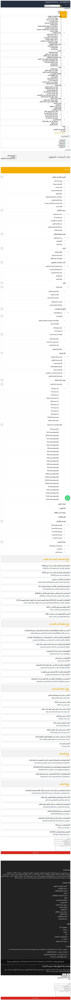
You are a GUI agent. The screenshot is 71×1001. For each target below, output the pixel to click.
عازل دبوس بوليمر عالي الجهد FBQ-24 (60, 732)
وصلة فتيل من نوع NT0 (64, 827)
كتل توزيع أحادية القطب (56, 357)
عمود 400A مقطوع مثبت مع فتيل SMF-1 (59, 616)
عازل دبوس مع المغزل (64, 718)
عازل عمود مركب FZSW (63, 704)
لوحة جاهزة (59, 548)
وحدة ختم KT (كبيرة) (57, 538)
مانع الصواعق (59, 275)
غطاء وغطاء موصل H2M (53, 470)
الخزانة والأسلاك (61, 521)
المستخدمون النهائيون (60, 936)
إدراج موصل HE (55, 391)
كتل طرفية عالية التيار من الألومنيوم (54, 372)
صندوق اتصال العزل (54, 338)
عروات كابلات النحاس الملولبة (55, 227)
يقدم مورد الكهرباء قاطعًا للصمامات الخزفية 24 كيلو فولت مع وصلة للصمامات (50, 633)
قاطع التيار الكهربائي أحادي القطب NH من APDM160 (56, 568)
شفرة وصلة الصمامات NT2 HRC (61, 834)
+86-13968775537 (64, 2)
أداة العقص (62, 508)
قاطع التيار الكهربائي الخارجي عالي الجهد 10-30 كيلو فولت (55, 667)
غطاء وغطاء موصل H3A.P (52, 432)
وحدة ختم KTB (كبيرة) (57, 531)
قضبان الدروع (59, 206)
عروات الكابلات (61, 210)
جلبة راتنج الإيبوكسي (54, 345)
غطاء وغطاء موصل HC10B (52, 492)
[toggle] (68, 171)
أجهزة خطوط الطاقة (60, 234)
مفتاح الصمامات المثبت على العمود (54, 266)
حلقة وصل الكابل (58, 230)
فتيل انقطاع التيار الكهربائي (55, 269)
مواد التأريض (54, 49)
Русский (61, 141)
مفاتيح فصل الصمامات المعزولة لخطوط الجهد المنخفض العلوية (54, 582)
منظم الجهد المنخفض (52, 83)
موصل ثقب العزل (58, 180)
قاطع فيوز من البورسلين (63, 660)
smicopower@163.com (51, 2)
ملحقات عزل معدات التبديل (55, 334)
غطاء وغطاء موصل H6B (53, 448)
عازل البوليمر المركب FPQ (63, 725)
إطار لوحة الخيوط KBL (56, 525)
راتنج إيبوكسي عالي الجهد (53, 341)
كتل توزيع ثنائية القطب (57, 360)
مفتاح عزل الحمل (55, 294)
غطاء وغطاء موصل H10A (53, 438)
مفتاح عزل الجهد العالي (56, 301)
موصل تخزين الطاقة (60, 512)
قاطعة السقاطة (58, 252)
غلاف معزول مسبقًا (57, 184)
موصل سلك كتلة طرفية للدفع (55, 376)
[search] (61, 6)
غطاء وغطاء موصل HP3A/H (52, 435)
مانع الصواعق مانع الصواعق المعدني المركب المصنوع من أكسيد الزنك (52, 762)
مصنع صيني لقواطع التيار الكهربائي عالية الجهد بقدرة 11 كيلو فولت (53, 681)
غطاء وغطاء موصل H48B (53, 464)
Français (61, 143)
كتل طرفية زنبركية (58, 369)
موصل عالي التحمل (59, 132)
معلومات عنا (63, 927)
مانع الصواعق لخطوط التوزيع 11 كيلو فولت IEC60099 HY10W (54, 769)
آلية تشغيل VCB (58, 331)
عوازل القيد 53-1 (65, 746)
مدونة (65, 932)
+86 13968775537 (52, 952)
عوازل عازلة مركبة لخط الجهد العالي (60, 697)
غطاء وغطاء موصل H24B (53, 457)
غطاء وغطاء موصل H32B (53, 461)
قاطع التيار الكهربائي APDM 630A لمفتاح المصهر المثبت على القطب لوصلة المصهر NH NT (47, 602)
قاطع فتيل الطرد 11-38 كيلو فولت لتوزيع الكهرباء (57, 674)
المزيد (67, 561)
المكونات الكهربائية (60, 309)
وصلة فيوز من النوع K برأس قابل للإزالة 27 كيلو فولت (56, 820)
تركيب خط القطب (58, 237)
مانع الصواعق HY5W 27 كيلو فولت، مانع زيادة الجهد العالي (55, 776)
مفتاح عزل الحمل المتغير (53, 297)
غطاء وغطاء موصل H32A (53, 445)
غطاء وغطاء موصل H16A (53, 441)
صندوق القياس (53, 124)
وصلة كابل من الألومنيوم (56, 220)
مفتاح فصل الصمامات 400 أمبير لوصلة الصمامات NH (56, 589)
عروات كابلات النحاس (57, 223)
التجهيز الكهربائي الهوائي (59, 177)
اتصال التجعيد (62, 504)
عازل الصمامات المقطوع (58, 262)
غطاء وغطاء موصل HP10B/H (52, 476)
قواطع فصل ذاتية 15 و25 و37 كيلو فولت (60, 653)
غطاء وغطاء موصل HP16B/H (52, 480)
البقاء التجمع (59, 241)
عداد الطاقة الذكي (58, 312)
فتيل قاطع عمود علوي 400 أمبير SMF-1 (60, 609)
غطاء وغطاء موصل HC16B (52, 496)
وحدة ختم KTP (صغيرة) (56, 528)
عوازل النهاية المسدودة (56, 272)
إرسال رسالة (35, 852)
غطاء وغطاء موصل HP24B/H (52, 483)
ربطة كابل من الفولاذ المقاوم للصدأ (54, 196)
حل (66, 934)
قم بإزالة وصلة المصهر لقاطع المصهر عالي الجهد (57, 799)
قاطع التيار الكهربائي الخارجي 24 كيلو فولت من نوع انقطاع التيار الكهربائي (51, 640)
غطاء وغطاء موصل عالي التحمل (48, 101)
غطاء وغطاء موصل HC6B (53, 489)
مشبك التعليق (59, 193)
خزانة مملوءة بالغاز (57, 327)
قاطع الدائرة (59, 316)
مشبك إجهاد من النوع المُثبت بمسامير (47, 29)
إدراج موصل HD (55, 394)
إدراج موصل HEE (55, 401)
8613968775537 (65, 976)
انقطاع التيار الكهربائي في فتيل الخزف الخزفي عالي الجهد (55, 646)
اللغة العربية (65, 136)
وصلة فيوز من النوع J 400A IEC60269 (60, 813)
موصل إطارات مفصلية (53, 420)
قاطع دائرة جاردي (54, 323)
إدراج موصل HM (55, 414)
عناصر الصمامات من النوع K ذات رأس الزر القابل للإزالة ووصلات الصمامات (51, 793)
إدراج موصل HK (55, 410)
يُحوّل (64, 283)
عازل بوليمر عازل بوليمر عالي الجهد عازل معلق (58, 711)
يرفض (64, 974)
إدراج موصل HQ (55, 407)
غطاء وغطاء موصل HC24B (52, 499)
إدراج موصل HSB (55, 404)
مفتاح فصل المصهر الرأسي (55, 305)
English (62, 140)
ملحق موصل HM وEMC (53, 417)
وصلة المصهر (54, 65)
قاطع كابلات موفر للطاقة (56, 258)
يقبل (68, 974)
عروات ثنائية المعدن (57, 214)
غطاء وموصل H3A (54, 429)
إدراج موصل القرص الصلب (52, 398)
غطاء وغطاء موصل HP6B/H (52, 473)
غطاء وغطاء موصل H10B (53, 451)
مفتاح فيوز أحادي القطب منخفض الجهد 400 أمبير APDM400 (54, 595)
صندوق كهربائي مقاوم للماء (55, 545)
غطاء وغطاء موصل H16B (53, 454)
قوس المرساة (59, 187)
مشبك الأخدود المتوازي (56, 200)
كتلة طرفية (62, 353)
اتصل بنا (64, 939)
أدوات (64, 248)
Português (61, 145)
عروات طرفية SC (58, 217)
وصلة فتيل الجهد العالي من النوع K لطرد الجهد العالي (56, 806)
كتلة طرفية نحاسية (58, 363)
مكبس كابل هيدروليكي (57, 255)
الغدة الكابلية (62, 517)
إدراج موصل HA (55, 388)
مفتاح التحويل (59, 287)
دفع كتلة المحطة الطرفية (56, 366)
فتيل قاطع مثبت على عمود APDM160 (60, 575)
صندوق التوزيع (61, 542)
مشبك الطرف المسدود (56, 190)
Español (61, 147)
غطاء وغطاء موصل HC (53, 486)
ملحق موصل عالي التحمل (56, 384)
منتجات (65, 929)
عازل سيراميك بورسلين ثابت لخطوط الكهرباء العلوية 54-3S (55, 739)
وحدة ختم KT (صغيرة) (57, 534)
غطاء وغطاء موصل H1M (53, 467)
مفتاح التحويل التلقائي (53, 291)
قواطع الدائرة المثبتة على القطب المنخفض (48, 320)
